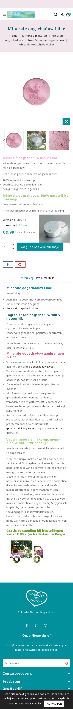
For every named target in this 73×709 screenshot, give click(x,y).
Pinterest (36, 626)
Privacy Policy (33, 703)
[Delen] (8, 264)
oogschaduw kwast (43, 366)
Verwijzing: (9, 219)
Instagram (46, 626)
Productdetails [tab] (45, 278)
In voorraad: (10, 225)
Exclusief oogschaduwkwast (23, 308)
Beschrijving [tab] (26, 278)
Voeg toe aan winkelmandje (40, 247)
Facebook (27, 626)
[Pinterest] (20, 264)
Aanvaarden (54, 703)
